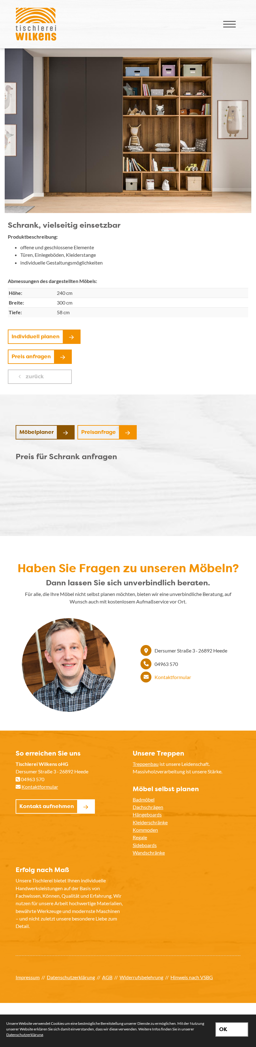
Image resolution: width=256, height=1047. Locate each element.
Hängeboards (147, 814)
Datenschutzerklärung (71, 977)
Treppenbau (146, 764)
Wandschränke (149, 853)
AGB (107, 977)
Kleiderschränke (150, 822)
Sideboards (145, 845)
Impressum (28, 977)
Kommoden (145, 830)
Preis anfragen (31, 356)
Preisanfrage (98, 432)
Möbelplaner (36, 432)
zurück (34, 376)
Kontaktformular (173, 677)
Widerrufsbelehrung (141, 977)
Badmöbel (144, 799)
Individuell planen (36, 336)
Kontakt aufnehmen (46, 806)
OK (223, 1029)
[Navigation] (229, 24)
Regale (140, 837)
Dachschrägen (148, 807)
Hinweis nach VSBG (191, 977)
